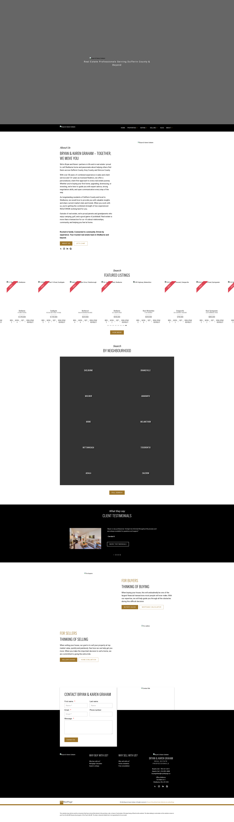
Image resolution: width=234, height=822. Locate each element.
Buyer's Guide (130, 607)
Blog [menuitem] (162, 128)
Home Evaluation (88, 660)
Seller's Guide (68, 660)
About (168, 128)
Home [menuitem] (123, 128)
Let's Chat (80, 243)
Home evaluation (123, 763)
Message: (68, 718)
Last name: (94, 701)
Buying (142, 128)
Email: (67, 710)
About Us (66, 243)
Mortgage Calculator (151, 607)
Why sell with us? (124, 761)
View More (117, 332)
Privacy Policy (150, 802)
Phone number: (96, 710)
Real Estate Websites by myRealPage (164, 802)
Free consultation (124, 766)
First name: (69, 701)
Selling (153, 128)
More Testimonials (118, 544)
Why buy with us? (94, 761)
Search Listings (94, 766)
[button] (66, 243)
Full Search (117, 492)
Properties (131, 128)
